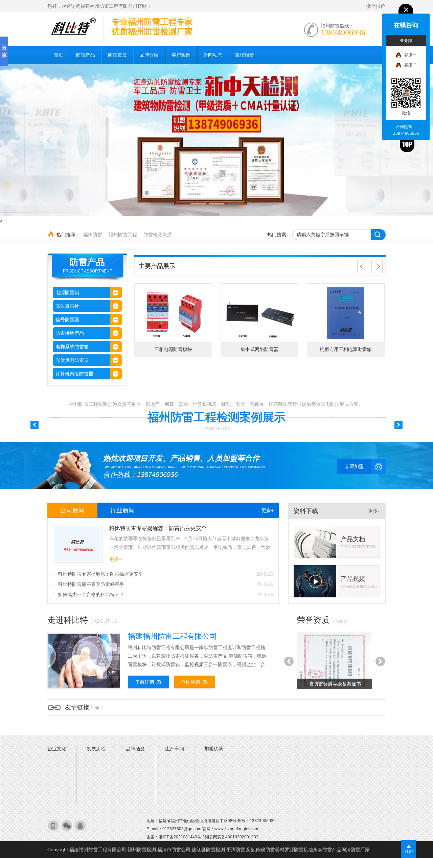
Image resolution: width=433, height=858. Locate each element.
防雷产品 (85, 55)
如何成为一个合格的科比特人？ (165, 594)
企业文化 (56, 748)
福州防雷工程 (123, 234)
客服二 (410, 65)
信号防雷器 (67, 319)
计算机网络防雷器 (74, 373)
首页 (58, 55)
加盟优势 (213, 748)
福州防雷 (92, 234)
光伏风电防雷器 (72, 360)
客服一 (410, 54)
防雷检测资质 (157, 234)
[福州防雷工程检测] (72, 27)
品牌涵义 (135, 748)
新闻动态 (212, 55)
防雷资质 (117, 55)
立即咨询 (190, 682)
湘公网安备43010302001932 (231, 837)
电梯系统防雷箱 (72, 346)
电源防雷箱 (67, 292)
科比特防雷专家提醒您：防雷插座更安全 (165, 574)
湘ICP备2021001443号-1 (182, 837)
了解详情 (144, 682)
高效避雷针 (67, 306)
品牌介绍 (149, 55)
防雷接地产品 (69, 333)
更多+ (267, 510)
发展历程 (96, 748)
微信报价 (375, 6)
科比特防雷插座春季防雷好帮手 (165, 584)
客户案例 (181, 55)
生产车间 (174, 748)
